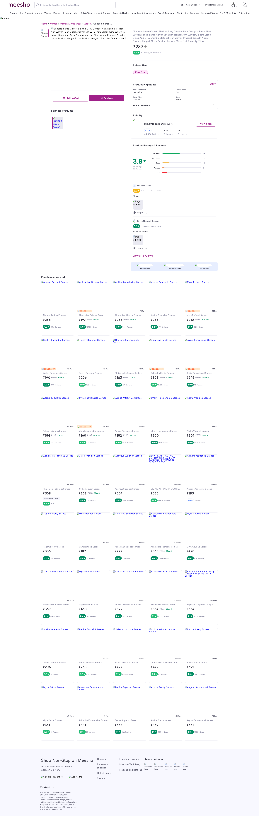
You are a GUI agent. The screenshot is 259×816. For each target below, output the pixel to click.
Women (54, 23)
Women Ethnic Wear (70, 23)
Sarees (87, 23)
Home (44, 23)
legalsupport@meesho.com (65, 807)
